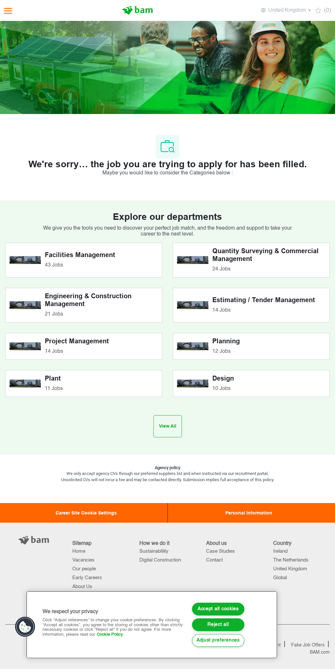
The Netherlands (291, 560)
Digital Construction (160, 560)
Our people (84, 568)
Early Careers (87, 577)
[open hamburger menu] (8, 11)
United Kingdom (290, 568)
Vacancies (83, 560)
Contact (214, 560)
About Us (82, 586)
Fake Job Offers (308, 645)
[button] (285, 10)
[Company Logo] (137, 10)
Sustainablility (153, 551)
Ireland (280, 551)
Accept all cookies (218, 609)
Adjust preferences (218, 640)
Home (78, 551)
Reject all (218, 624)
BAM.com (320, 652)
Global (280, 577)
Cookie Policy (110, 634)
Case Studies (220, 551)
